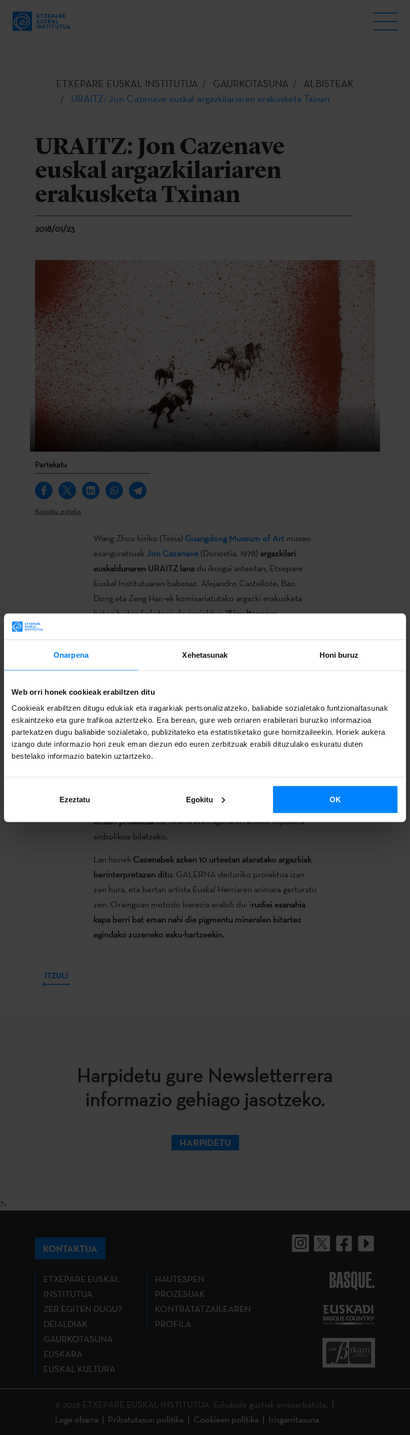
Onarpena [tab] (71, 655)
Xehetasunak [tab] (205, 655)
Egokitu (199, 799)
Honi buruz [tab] (339, 655)
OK (335, 799)
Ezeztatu (75, 799)
